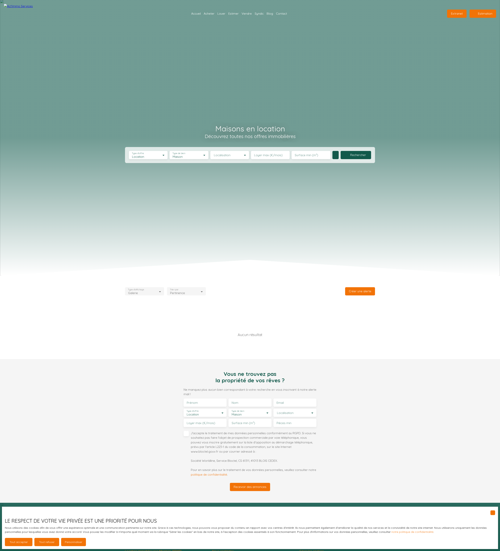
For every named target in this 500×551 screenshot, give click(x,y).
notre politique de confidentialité (412, 532)
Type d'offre (138, 153)
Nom (235, 403)
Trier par (174, 289)
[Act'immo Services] (23, 13)
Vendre (247, 13)
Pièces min (284, 423)
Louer (221, 13)
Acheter (209, 13)
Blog (270, 13)
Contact (281, 13)
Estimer (233, 13)
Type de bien (179, 153)
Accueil (196, 13)
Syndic (259, 13)
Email (280, 403)
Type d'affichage (136, 289)
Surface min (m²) (306, 155)
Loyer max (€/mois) (268, 155)
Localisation (222, 155)
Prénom (192, 403)
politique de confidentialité (209, 474)
